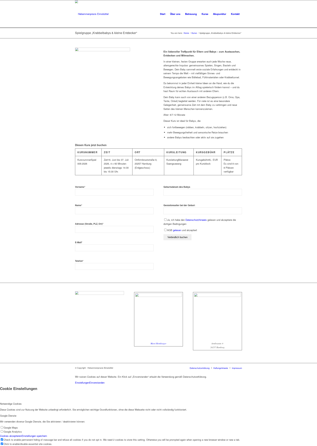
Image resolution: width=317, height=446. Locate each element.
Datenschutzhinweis (196, 220)
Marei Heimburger (158, 343)
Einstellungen (82, 382)
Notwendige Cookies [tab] (11, 403)
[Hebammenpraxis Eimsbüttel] (92, 14)
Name (78, 205)
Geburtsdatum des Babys (176, 186)
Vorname (80, 186)
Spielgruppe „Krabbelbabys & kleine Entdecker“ (106, 33)
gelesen (177, 230)
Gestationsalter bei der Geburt (179, 205)
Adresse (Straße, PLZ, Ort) (89, 223)
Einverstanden (97, 382)
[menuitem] (163, 14)
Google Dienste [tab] (8, 415)
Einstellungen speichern (34, 436)
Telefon (79, 260)
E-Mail (78, 242)
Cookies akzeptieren (11, 436)
